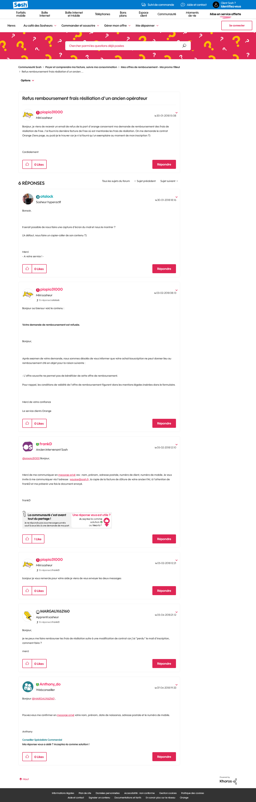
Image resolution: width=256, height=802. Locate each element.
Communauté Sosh (29, 67)
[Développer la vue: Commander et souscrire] (98, 26)
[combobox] (128, 45)
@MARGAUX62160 (43, 698)
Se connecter (237, 25)
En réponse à (49, 300)
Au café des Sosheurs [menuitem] (37, 25)
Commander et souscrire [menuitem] (78, 25)
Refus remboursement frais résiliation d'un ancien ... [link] (52, 71)
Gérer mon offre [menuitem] (115, 25)
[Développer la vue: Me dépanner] (157, 26)
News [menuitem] (11, 25)
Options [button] (25, 80)
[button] (27, 164)
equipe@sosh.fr (79, 479)
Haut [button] (26, 779)
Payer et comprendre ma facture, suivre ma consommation (81, 67)
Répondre (164, 164)
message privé (67, 475)
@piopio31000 (31, 458)
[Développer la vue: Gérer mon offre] (129, 26)
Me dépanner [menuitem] (145, 25)
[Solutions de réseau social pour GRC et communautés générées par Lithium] (228, 780)
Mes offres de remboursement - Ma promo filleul (150, 67)
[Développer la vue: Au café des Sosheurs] (55, 26)
